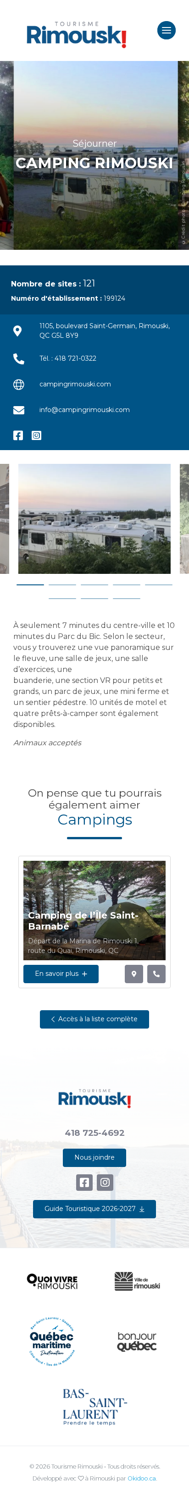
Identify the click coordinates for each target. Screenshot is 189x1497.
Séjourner (94, 143)
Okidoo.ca (142, 1478)
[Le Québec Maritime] (52, 1341)
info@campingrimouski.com (84, 410)
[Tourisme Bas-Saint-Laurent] (94, 1407)
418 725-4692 (95, 1133)
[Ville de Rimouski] (136, 1281)
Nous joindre (94, 1157)
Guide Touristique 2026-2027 (90, 1209)
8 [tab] (126, 598)
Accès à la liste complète (98, 1019)
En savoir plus (56, 973)
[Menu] (166, 30)
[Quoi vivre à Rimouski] (52, 1281)
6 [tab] (62, 598)
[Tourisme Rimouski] (76, 30)
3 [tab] (94, 584)
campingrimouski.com (75, 384)
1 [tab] (30, 584)
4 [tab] (126, 584)
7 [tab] (94, 598)
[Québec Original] (136, 1342)
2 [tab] (62, 584)
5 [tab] (158, 584)
